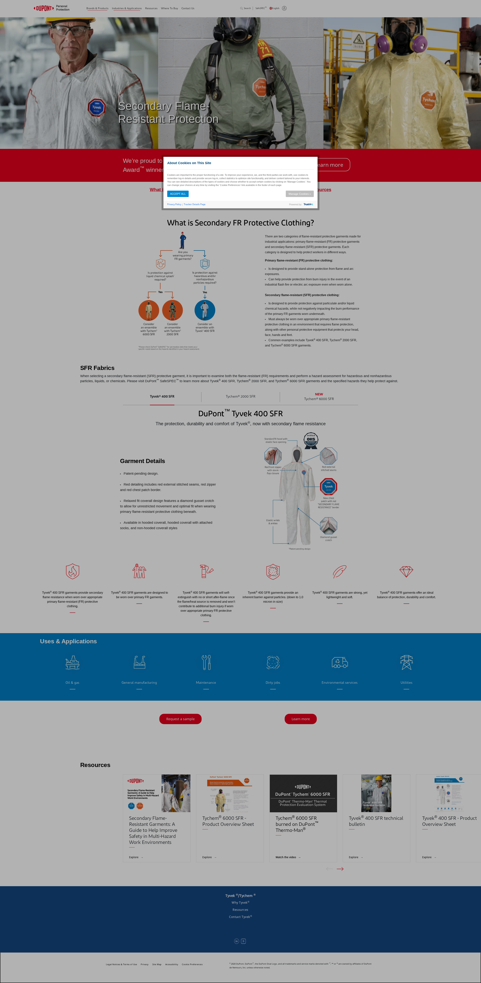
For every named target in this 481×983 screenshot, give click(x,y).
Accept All (178, 193)
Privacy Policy (174, 204)
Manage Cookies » (300, 193)
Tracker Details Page (195, 204)
